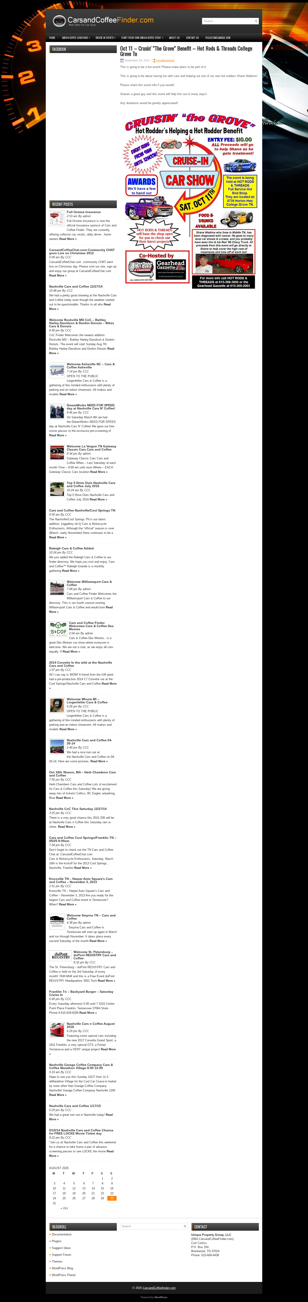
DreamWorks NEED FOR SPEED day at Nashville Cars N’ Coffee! (91, 406)
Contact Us (192, 38)
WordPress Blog (62, 1268)
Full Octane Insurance (84, 212)
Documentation (61, 1234)
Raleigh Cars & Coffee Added (71, 548)
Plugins (57, 1241)
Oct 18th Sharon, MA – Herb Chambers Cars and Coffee (82, 773)
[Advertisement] (83, 129)
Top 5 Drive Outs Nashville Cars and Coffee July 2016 (91, 484)
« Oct (64, 1208)
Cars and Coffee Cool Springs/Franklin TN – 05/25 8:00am (82, 839)
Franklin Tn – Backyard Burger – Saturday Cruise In (81, 993)
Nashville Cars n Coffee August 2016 (91, 1025)
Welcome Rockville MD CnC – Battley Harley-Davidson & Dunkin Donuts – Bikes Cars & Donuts (81, 323)
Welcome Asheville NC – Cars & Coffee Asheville (91, 365)
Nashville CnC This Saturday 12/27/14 (78, 809)
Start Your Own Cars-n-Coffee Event (142, 38)
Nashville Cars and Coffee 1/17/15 (75, 1106)
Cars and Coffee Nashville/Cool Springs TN (82, 510)
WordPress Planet (64, 1275)
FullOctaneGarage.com (217, 38)
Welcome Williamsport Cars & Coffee (89, 583)
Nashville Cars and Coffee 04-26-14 (89, 741)
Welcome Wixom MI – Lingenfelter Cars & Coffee (87, 700)
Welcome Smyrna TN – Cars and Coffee (91, 917)
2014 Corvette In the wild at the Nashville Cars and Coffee (80, 664)
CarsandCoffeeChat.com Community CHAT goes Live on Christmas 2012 (82, 251)
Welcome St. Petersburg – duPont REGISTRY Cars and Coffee (95, 955)
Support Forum (61, 1254)
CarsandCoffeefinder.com (159, 1288)
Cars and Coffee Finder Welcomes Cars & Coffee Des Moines (91, 626)
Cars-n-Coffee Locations (76, 38)
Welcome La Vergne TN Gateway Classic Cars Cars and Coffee (91, 447)
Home (52, 38)
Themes (57, 1261)
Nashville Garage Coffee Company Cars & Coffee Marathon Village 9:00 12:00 (81, 1066)
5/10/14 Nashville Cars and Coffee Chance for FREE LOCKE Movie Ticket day (81, 1131)
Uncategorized (165, 60)
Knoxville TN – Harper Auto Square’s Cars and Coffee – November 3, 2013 (81, 880)
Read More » (68, 239)
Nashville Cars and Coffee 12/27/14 (76, 286)
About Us (174, 38)
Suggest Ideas (61, 1248)
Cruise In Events (106, 38)
